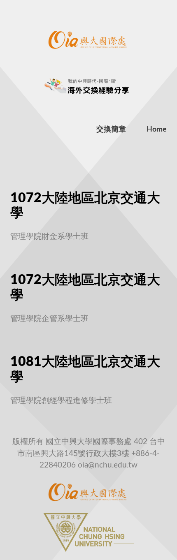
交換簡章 (111, 129)
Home (157, 129)
